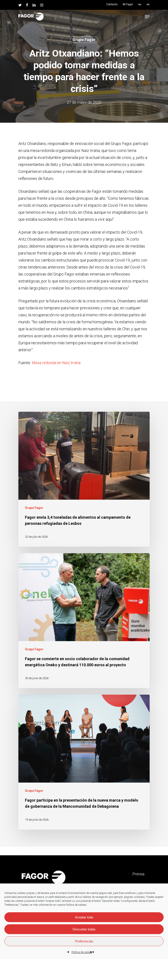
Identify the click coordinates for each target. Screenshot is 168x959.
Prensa (138, 874)
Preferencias (84, 941)
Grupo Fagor (84, 39)
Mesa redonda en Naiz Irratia (56, 362)
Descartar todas (84, 929)
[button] (147, 16)
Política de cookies (82, 952)
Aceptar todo (84, 917)
